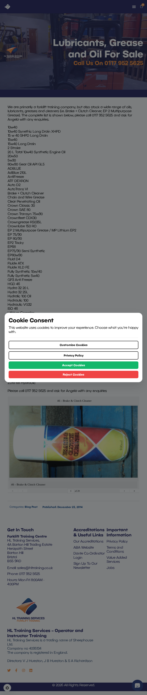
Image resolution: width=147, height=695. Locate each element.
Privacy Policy (73, 355)
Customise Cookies (73, 345)
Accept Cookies (73, 365)
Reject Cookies (73, 374)
